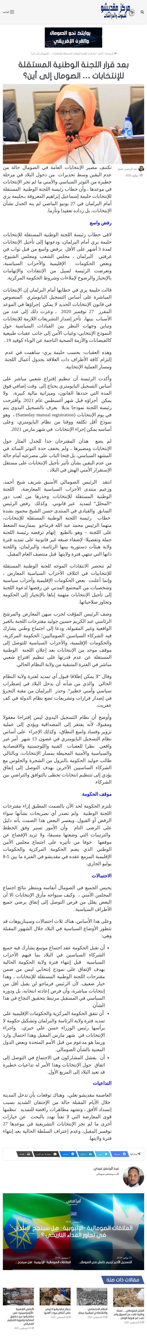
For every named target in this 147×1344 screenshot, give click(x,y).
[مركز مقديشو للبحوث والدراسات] (118, 12)
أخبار (100, 53)
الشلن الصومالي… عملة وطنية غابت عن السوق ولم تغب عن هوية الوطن (129, 1314)
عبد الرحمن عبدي (127, 168)
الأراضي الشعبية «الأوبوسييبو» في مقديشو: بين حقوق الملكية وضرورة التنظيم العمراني (20, 1316)
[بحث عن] (142, 13)
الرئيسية (109, 53)
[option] (73, 1231)
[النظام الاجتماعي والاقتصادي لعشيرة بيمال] (91, 1296)
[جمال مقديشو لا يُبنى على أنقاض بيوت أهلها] (55, 1296)
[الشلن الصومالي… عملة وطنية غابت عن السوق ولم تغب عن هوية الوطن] (128, 1297)
